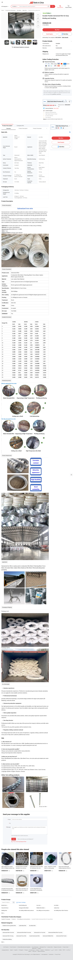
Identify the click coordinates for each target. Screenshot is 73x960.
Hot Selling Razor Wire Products (61, 910)
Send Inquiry (49, 34)
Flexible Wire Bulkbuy (7, 939)
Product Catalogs (22, 902)
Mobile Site (34, 948)
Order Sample (65, 37)
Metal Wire (25, 10)
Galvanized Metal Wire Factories (55, 932)
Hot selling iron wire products (42, 910)
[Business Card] (70, 132)
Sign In (44, 119)
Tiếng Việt (34, 951)
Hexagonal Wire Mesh (24, 908)
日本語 (60, 950)
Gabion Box (56, 908)
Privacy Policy (57, 954)
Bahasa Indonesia (41, 951)
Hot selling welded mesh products (26, 910)
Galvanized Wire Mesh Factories (24, 932)
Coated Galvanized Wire (34, 936)
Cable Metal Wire (22, 925)
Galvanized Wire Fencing (8, 936)
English (11, 950)
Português (21, 950)
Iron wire (38, 905)
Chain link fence (4, 908)
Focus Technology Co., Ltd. (27, 954)
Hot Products (5, 947)
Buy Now (57, 29)
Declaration (51, 954)
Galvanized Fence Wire (21, 936)
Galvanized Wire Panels (61, 936)
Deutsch (42, 950)
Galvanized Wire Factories (8, 932)
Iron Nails (56, 905)
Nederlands (47, 950)
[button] (44, 128)
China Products (13, 947)
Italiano (37, 950)
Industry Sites (50, 947)
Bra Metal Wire (32, 925)
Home (2, 10)
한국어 (56, 950)
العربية (52, 950)
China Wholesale (35, 947)
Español (15, 950)
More (2, 942)
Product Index (65, 947)
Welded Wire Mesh (40, 908)
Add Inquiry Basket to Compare (21, 47)
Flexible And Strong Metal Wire (34, 10)
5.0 (57, 128)
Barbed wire (4, 905)
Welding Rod (4, 910)
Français (26, 950)
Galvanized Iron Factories (39, 932)
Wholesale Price (43, 947)
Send (14, 839)
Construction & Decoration (10, 10)
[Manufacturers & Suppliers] (36, 2)
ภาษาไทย (68, 950)
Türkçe (29, 951)
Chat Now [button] (65, 34)
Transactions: (64, 105)
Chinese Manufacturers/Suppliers (23, 947)
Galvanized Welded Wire (48, 936)
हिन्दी (64, 950)
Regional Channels (57, 947)
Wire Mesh (19, 10)
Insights (39, 948)
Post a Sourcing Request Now (18, 841)
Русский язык (32, 950)
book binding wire (23, 905)
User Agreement (44, 954)
